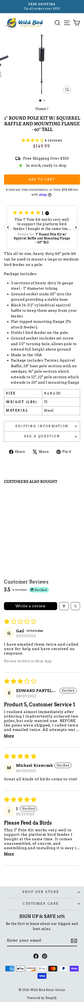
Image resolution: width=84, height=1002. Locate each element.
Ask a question (42, 436)
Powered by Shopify (42, 998)
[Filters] (64, 606)
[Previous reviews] (8, 227)
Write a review (30, 606)
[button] (33, 140)
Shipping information (42, 426)
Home (40, 109)
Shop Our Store (40, 892)
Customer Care (41, 903)
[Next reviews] (76, 227)
